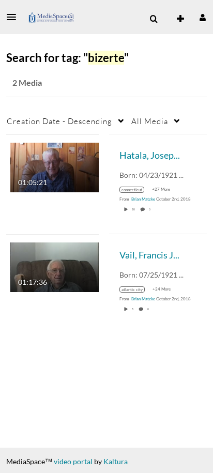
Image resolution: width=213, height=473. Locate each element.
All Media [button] (149, 121)
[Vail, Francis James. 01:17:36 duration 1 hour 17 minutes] (54, 266)
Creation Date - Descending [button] (59, 121)
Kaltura (115, 461)
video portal (73, 461)
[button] (14, 17)
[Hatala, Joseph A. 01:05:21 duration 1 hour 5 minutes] (54, 166)
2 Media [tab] (27, 82)
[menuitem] (153, 19)
